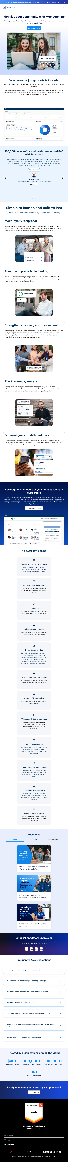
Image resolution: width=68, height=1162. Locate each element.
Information (8, 1135)
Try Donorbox (34, 1092)
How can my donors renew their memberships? (24, 1037)
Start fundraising (34, 28)
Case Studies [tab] (53, 839)
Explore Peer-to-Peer (34, 508)
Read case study (34, 169)
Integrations (9, 1145)
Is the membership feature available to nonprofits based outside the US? (31, 1025)
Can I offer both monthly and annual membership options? (28, 1013)
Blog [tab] (15, 839)
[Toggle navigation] (63, 7)
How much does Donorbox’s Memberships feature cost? (27, 992)
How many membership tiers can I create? (22, 1002)
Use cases (8, 1140)
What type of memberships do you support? (23, 970)
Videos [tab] (34, 839)
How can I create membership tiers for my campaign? (26, 981)
